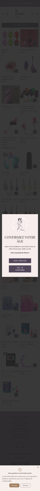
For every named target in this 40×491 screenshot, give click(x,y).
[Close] (38, 467)
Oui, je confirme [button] (20, 269)
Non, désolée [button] (20, 261)
